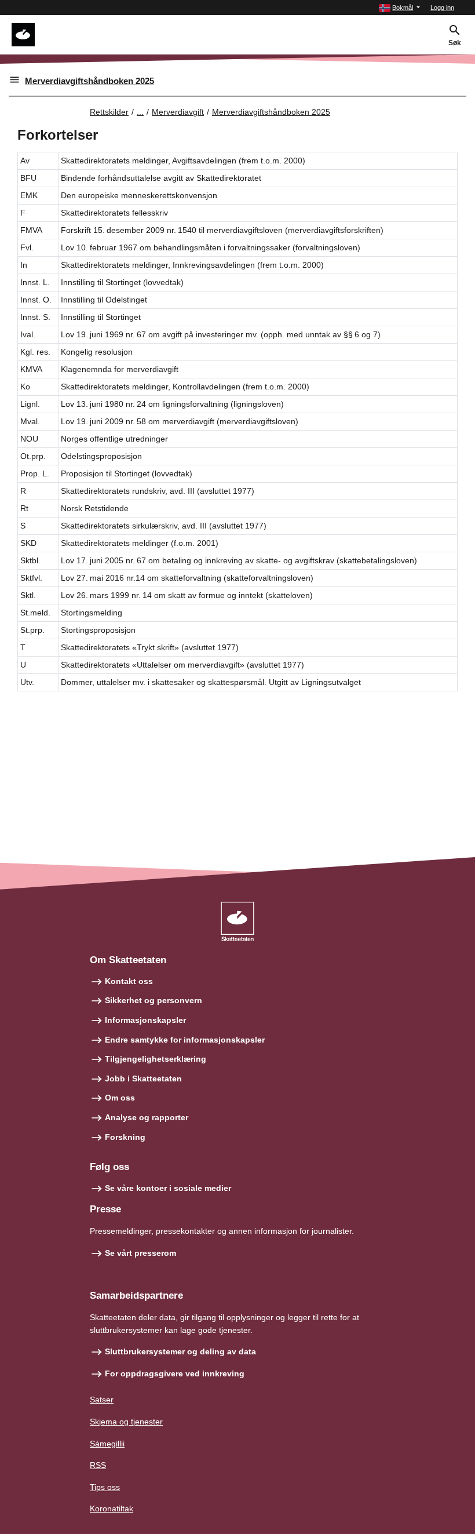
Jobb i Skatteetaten (143, 1078)
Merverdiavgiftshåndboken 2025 (89, 81)
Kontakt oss (129, 981)
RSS (98, 1465)
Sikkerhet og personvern (153, 1000)
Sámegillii (107, 1443)
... (140, 111)
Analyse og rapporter (146, 1117)
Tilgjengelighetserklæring (155, 1058)
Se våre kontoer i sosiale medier (168, 1188)
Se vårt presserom (140, 1253)
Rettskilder (109, 111)
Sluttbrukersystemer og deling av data (180, 1351)
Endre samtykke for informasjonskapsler (185, 1039)
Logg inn (442, 7)
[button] (399, 8)
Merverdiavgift (178, 111)
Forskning (125, 1137)
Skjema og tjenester (126, 1421)
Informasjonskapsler (145, 1020)
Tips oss (105, 1487)
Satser (102, 1399)
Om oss (120, 1097)
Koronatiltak (111, 1508)
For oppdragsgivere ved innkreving (174, 1373)
